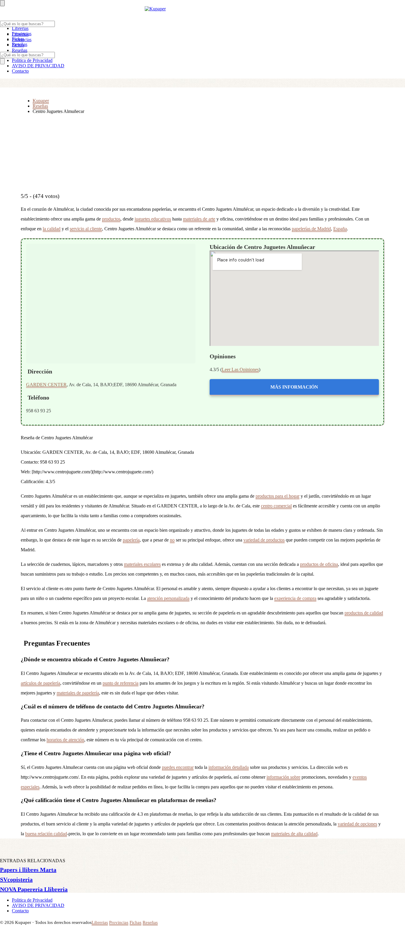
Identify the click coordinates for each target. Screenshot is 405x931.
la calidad (51, 228)
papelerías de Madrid (311, 228)
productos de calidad (364, 612)
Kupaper (41, 100)
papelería (131, 539)
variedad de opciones (357, 823)
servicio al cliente (86, 228)
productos (111, 218)
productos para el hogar (277, 496)
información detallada (228, 767)
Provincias (21, 39)
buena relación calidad (46, 833)
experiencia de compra (295, 598)
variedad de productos (264, 539)
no (172, 539)
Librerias (20, 28)
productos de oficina (319, 564)
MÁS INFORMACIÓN (294, 386)
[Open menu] (2, 3)
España (340, 228)
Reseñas (19, 50)
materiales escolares (142, 564)
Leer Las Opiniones (240, 369)
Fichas (18, 44)
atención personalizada (168, 598)
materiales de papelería (78, 692)
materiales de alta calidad (294, 833)
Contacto (20, 71)
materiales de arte (199, 218)
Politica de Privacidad (32, 60)
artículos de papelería (40, 683)
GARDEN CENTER (46, 384)
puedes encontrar (178, 767)
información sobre (283, 777)
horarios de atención (65, 739)
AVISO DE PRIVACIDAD (38, 65)
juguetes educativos (153, 218)
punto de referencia (120, 683)
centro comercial (276, 505)
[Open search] (2, 61)
